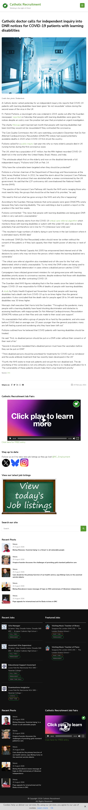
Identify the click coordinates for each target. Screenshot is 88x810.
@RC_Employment (61, 456)
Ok (52, 808)
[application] (44, 420)
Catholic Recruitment (25, 4)
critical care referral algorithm (63, 220)
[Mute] (74, 438)
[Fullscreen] (78, 438)
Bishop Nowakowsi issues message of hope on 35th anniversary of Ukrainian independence (47, 589)
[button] (44, 420)
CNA (8, 373)
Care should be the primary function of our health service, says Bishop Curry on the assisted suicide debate (47, 576)
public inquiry (27, 143)
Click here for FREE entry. (13, 442)
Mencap (16, 125)
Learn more (42, 808)
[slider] (42, 438)
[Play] (10, 438)
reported (17, 117)
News (15, 544)
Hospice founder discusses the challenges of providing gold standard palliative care (45, 562)
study (6, 291)
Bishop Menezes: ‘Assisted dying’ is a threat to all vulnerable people (38, 550)
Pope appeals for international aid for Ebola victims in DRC (35, 601)
